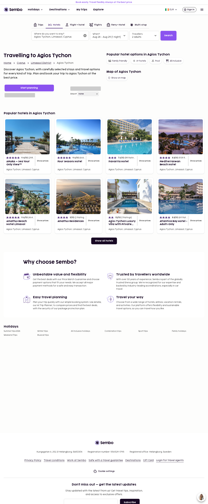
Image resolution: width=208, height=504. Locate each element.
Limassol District (41, 63)
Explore (98, 9)
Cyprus (21, 63)
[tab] (39, 25)
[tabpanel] (104, 36)
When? (96, 34)
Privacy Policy (32, 460)
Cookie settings (106, 471)
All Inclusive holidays (80, 331)
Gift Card (148, 460)
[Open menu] (201, 9)
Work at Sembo (76, 460)
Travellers (137, 34)
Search (168, 36)
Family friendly (119, 61)
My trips (81, 9)
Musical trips (43, 335)
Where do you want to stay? (49, 34)
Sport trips (143, 331)
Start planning (29, 88)
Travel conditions (54, 460)
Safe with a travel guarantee (106, 460)
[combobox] (57, 36)
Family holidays (179, 331)
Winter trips (42, 331)
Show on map (118, 78)
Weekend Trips (10, 335)
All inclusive (176, 61)
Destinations (58, 9)
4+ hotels (141, 61)
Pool (157, 61)
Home (7, 63)
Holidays (34, 9)
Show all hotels (104, 241)
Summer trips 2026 (12, 331)
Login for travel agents (170, 460)
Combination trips (113, 331)
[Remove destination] (85, 35)
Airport (73, 94)
